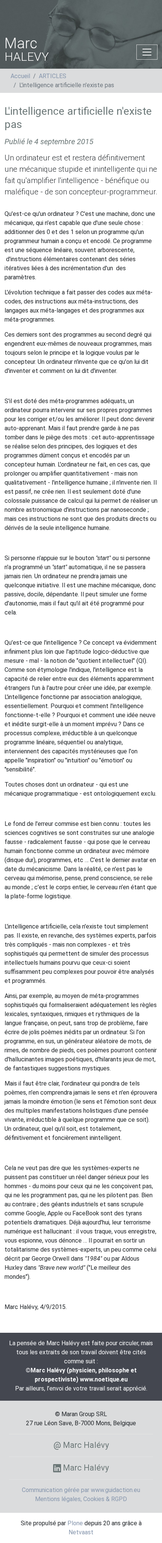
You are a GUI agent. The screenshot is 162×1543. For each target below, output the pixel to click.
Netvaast (81, 1532)
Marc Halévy (85, 1467)
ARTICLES (52, 76)
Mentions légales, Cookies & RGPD (81, 1499)
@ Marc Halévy (81, 1445)
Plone (75, 1523)
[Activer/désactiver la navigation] (146, 52)
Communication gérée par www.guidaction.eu (81, 1490)
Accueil (20, 76)
